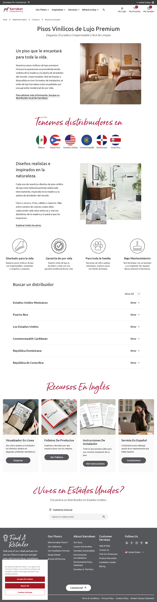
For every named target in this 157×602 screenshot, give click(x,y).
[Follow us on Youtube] (146, 543)
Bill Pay (102, 566)
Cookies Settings (25, 592)
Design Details (54, 555)
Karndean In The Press (83, 569)
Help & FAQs (104, 546)
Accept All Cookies (25, 579)
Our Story (78, 542)
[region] (25, 579)
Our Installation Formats (59, 551)
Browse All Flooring (56, 559)
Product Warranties (108, 558)
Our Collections (55, 546)
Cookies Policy (122, 598)
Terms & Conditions (91, 598)
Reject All (25, 586)
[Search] (103, 516)
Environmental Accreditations (80, 556)
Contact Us (104, 550)
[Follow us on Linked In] (127, 543)
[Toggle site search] (103, 9)
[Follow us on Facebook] (132, 543)
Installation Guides (107, 562)
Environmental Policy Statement (83, 563)
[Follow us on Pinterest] (142, 543)
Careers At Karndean (83, 546)
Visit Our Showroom (108, 554)
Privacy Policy (108, 598)
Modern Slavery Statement (142, 598)
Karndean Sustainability (84, 551)
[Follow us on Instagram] (137, 543)
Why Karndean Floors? (58, 542)
